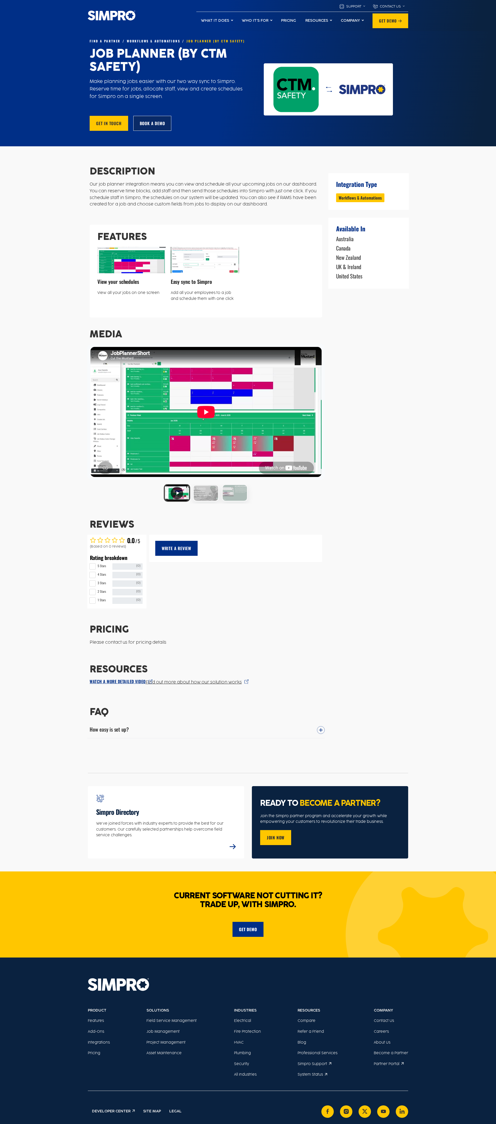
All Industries (245, 1075)
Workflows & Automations (360, 198)
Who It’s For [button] (255, 20)
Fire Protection (247, 1032)
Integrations (99, 1042)
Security (241, 1064)
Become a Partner (391, 1053)
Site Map (152, 1111)
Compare (306, 1021)
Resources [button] (316, 20)
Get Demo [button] (388, 21)
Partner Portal (386, 1064)
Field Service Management (171, 1021)
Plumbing (242, 1053)
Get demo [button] (248, 929)
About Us (382, 1042)
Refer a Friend (311, 1032)
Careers (381, 1032)
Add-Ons (96, 1032)
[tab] (177, 492)
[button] (352, 6)
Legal (175, 1111)
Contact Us (384, 1021)
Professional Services (317, 1053)
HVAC (239, 1042)
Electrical (242, 1021)
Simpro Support (312, 1064)
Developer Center (111, 1111)
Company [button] (350, 20)
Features (96, 1021)
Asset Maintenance (164, 1053)
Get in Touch (109, 123)
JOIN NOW (275, 837)
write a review (176, 548)
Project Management (165, 1042)
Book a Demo (152, 123)
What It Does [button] (215, 20)
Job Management (163, 1032)
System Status (310, 1075)
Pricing (288, 20)
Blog (302, 1042)
